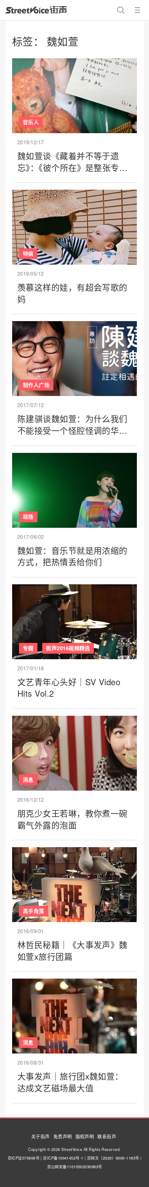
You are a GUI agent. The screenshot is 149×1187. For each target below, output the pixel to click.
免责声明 (62, 1136)
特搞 (28, 253)
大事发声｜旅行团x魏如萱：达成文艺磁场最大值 (70, 1082)
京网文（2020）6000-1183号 (113, 1158)
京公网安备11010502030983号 (74, 1166)
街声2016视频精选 (68, 648)
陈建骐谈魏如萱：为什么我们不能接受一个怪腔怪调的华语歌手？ (72, 430)
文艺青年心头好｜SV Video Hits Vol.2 (68, 687)
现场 (28, 517)
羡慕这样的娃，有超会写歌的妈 (72, 293)
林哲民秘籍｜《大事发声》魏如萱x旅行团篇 (72, 950)
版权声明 (85, 1136)
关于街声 (40, 1136)
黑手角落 (33, 911)
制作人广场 (36, 385)
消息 (28, 779)
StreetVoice (36, 10)
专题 (28, 648)
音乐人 (31, 122)
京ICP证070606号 (24, 1158)
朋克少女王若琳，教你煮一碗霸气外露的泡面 (72, 819)
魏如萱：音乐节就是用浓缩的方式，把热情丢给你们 (72, 556)
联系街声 (106, 1136)
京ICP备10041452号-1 (63, 1158)
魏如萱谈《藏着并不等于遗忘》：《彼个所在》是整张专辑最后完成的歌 (72, 167)
